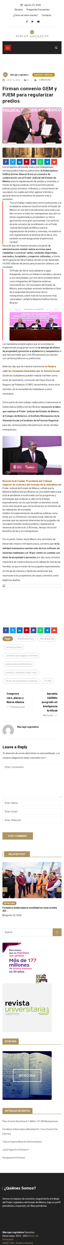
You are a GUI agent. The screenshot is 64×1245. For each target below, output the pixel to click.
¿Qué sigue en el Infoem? (15, 1149)
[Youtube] (38, 21)
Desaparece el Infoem (13, 1157)
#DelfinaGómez (25, 638)
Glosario (18, 9)
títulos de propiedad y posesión (22, 681)
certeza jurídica (14, 647)
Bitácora (9, 903)
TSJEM (47, 681)
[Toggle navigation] (7, 47)
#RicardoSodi (47, 638)
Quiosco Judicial (43, 75)
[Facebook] (27, 21)
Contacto (46, 15)
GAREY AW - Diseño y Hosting (17, 1243)
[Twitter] (32, 21)
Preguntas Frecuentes (38, 9)
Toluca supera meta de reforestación (22, 1141)
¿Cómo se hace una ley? (25, 15)
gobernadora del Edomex (19, 664)
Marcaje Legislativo (19, 75)
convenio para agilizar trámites (22, 655)
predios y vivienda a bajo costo (21, 672)
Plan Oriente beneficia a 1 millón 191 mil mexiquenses (30, 1121)
